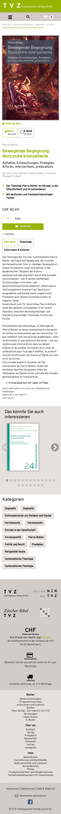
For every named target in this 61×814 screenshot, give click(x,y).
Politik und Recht (15, 544)
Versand (46, 637)
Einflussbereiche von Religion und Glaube (28, 515)
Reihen (31, 708)
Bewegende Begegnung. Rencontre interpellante (22, 27)
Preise (30, 769)
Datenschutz (28, 789)
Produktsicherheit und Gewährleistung (30, 772)
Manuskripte (30, 757)
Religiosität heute (15, 551)
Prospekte (31, 735)
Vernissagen (30, 714)
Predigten (37, 544)
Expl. (18, 218)
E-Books (30, 720)
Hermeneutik (12, 523)
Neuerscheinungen (30, 699)
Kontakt (30, 729)
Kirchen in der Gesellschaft (20, 530)
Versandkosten (30, 766)
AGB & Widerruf (46, 789)
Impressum (12, 789)
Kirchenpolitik (13, 537)
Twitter (30, 744)
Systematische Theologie (19, 559)
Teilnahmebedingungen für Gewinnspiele (30, 775)
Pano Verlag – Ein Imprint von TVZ (30, 711)
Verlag (30, 732)
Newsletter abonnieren (32, 796)
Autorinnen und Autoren (30, 705)
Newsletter (30, 738)
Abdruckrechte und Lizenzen (30, 763)
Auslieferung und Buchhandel (30, 760)
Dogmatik (10, 508)
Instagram (30, 747)
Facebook (30, 741)
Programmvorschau (30, 702)
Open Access (30, 717)
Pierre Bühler (36, 537)
